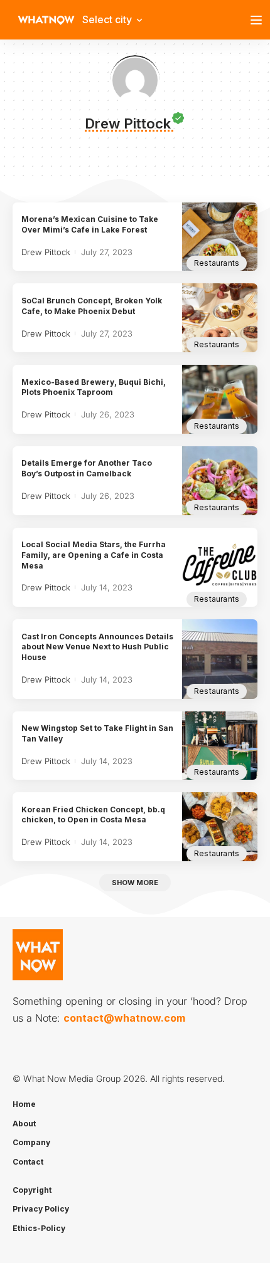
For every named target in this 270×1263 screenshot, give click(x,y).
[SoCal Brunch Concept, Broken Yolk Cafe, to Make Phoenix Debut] (219, 317)
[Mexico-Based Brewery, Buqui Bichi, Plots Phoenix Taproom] (219, 399)
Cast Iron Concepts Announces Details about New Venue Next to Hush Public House (97, 647)
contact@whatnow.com (124, 1018)
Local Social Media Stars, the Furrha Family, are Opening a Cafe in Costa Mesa (93, 555)
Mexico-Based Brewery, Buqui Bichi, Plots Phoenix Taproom (93, 387)
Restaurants (216, 263)
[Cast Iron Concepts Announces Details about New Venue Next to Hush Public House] (219, 658)
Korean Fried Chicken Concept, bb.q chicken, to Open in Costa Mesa (93, 815)
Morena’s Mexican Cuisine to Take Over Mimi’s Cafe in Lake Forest (89, 224)
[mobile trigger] (259, 20)
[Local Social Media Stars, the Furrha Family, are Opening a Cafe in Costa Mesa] (219, 567)
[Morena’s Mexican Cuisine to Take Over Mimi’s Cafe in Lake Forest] (219, 236)
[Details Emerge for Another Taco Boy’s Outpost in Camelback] (219, 480)
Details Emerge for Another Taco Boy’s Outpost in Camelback (86, 468)
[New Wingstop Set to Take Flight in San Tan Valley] (219, 745)
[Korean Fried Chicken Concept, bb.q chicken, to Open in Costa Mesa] (219, 826)
